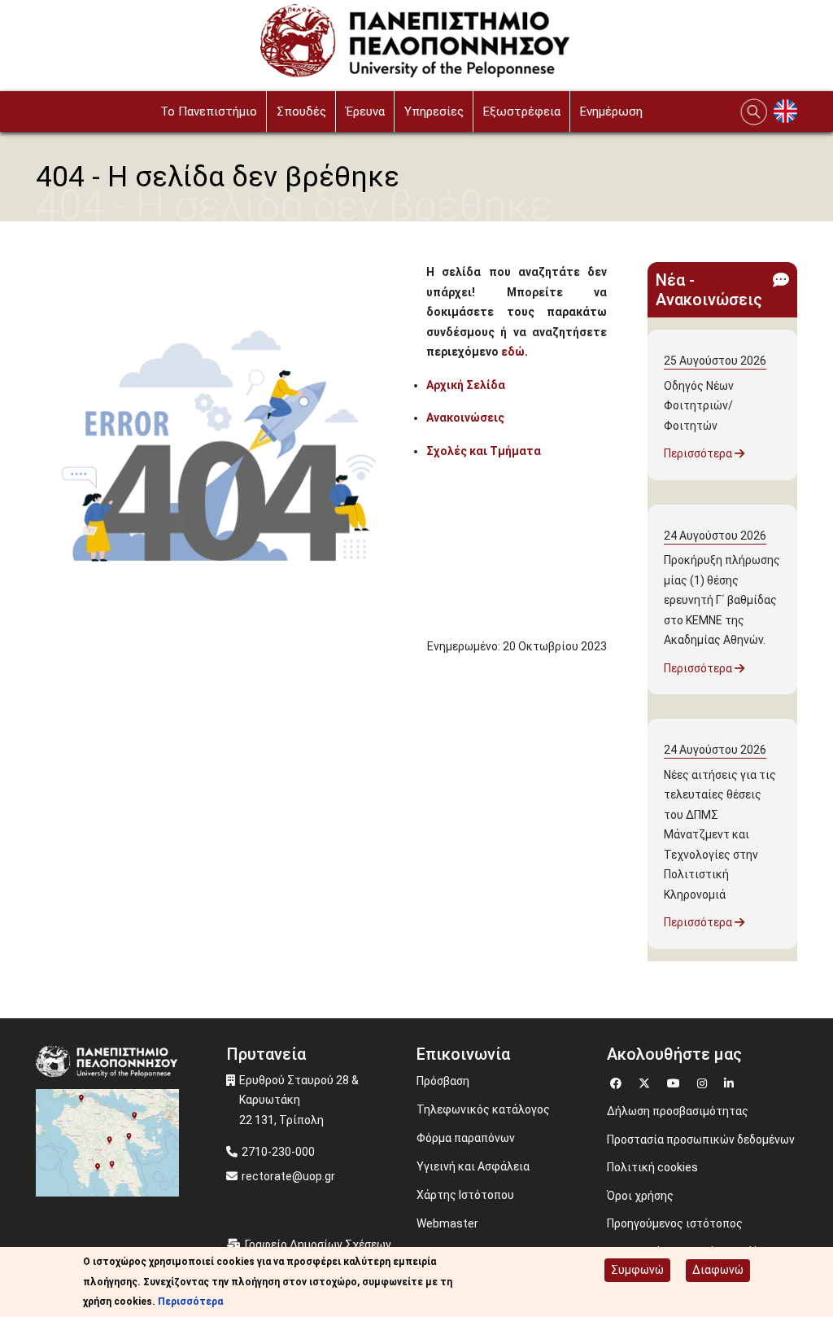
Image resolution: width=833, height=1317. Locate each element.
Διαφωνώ (718, 1269)
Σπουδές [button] (301, 111)
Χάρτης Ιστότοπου (465, 1194)
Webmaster (447, 1223)
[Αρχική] (417, 44)
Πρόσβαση (442, 1080)
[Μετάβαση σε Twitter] (646, 1081)
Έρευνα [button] (365, 111)
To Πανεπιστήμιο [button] (208, 111)
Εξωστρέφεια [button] (521, 111)
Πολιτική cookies (652, 1167)
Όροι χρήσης (640, 1195)
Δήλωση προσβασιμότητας (677, 1111)
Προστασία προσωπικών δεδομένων (701, 1139)
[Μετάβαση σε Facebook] (618, 1081)
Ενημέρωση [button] (611, 111)
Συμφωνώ (637, 1269)
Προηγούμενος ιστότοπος (675, 1223)
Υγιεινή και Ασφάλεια (473, 1166)
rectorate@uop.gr (288, 1176)
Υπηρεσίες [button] (434, 111)
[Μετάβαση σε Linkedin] (731, 1081)
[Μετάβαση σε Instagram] (704, 1081)
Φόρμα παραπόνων (465, 1137)
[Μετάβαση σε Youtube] (675, 1081)
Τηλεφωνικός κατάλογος (483, 1109)
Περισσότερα (699, 453)
